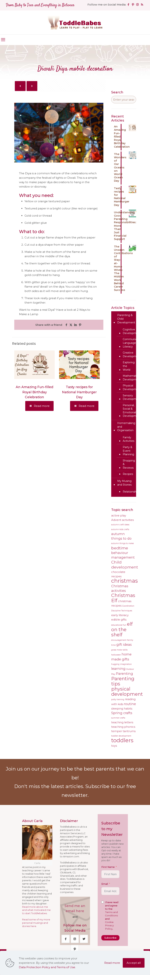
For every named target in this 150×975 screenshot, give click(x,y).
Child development (124, 564)
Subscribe (110, 937)
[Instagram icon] (137, 4)
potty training (117, 699)
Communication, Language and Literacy (133, 343)
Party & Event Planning (128, 450)
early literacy (120, 615)
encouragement (118, 640)
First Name (108, 867)
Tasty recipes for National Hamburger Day (79, 392)
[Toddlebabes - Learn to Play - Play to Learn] (75, 22)
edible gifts (118, 619)
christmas (124, 580)
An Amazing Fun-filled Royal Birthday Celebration (34, 392)
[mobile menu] (3, 40)
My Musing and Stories (124, 482)
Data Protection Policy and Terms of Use (47, 967)
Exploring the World (129, 366)
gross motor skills (119, 650)
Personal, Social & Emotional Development (132, 411)
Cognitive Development (132, 331)
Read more (112, 963)
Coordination (128, 606)
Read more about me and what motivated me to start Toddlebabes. (36, 910)
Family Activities (128, 439)
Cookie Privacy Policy (109, 925)
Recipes (128, 474)
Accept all (134, 963)
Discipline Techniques (121, 610)
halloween (116, 655)
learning (118, 668)
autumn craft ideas (120, 524)
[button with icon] (65, 939)
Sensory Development (132, 397)
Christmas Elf (123, 597)
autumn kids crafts (120, 529)
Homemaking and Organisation (126, 426)
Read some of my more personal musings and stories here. (36, 923)
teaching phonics (123, 726)
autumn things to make (122, 543)
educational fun (118, 625)
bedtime (119, 548)
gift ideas (124, 644)
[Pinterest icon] (133, 4)
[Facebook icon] (128, 4)
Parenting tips (122, 681)
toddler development (121, 736)
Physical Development (132, 387)
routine (130, 704)
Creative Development (132, 354)
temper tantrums (123, 731)
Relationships (131, 491)
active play (118, 515)
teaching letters (122, 722)
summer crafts (118, 718)
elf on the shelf (122, 629)
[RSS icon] (142, 4)
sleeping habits (121, 708)
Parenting (124, 673)
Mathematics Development (132, 377)
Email (104, 884)
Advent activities (122, 520)
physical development (127, 691)
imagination (126, 664)
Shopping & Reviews (129, 464)
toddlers (122, 740)
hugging (115, 664)
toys (114, 745)
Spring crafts (121, 713)
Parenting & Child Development (126, 318)
